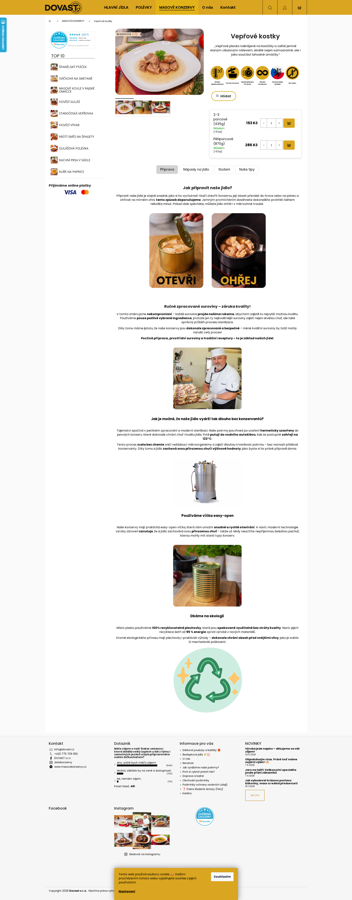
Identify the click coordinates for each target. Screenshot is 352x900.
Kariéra (187, 793)
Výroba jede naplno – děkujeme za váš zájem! (272, 750)
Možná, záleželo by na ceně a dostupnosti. (144, 770)
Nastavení (127, 891)
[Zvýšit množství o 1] (279, 123)
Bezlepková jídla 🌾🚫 (196, 754)
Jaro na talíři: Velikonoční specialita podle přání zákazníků (270, 771)
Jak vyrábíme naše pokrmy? (201, 767)
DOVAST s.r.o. (62, 758)
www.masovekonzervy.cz (70, 767)
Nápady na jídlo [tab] (196, 169)
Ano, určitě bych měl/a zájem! (136, 763)
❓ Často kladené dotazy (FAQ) (203, 789)
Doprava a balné (193, 776)
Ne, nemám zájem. (129, 779)
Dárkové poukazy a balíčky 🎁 (201, 750)
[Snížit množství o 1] (264, 123)
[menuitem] (116, 7)
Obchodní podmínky (196, 780)
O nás (186, 759)
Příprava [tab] (167, 169)
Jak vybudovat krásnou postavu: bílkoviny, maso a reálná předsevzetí (271, 782)
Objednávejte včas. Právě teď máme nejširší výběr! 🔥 (271, 761)
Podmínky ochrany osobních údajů (205, 784)
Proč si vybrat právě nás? (199, 772)
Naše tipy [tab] (247, 169)
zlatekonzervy (63, 762)
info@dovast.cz (64, 749)
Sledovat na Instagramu (144, 854)
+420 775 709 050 (66, 754)
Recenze (188, 763)
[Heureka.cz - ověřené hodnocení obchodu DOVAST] (73, 39)
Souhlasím (222, 877)
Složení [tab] (224, 169)
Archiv (254, 795)
